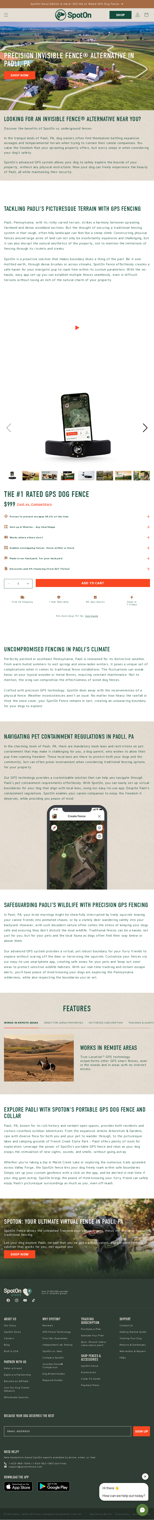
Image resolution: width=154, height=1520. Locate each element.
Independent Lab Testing (58, 1344)
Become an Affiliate (16, 1381)
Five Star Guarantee (55, 1338)
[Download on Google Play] (53, 1486)
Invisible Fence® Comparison (53, 1365)
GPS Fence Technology (57, 1331)
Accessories (88, 1372)
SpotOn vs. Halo (52, 1351)
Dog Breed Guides (54, 1373)
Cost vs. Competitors (34, 504)
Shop (120, 15)
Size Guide (91, 615)
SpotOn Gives (12, 1331)
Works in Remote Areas (21, 1022)
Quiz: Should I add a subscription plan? (93, 1343)
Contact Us (126, 1325)
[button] (6, 14)
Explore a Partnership (17, 1374)
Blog (7, 1344)
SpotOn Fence (89, 1365)
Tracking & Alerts (141, 1022)
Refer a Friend (13, 1368)
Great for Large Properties (63, 1022)
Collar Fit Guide (90, 1378)
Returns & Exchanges (133, 1344)
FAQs (123, 1357)
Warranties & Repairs (133, 1351)
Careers (9, 1338)
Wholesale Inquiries (16, 1397)
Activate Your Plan (92, 1335)
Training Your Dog (131, 1338)
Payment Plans (90, 1385)
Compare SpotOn (53, 1357)
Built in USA (11, 1351)
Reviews (48, 1325)
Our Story (10, 1325)
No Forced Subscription (106, 1022)
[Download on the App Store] (18, 1486)
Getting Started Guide (133, 1331)
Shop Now (20, 75)
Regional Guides (53, 1380)
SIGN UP (141, 1431)
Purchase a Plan (91, 1329)
